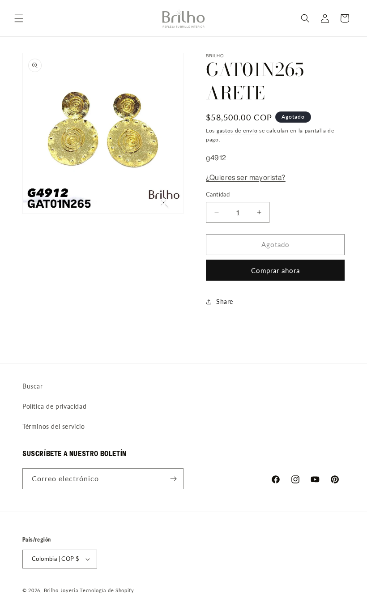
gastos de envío (237, 130)
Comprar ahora (275, 270)
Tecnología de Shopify (107, 590)
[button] (19, 18)
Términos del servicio (53, 426)
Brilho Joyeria (61, 590)
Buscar (32, 386)
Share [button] (224, 301)
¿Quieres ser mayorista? (246, 177)
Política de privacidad (54, 406)
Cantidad (218, 194)
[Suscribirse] (173, 478)
